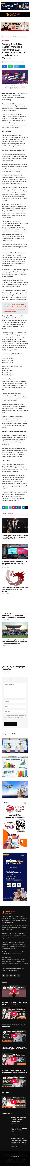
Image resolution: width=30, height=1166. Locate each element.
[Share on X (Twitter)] (16, 66)
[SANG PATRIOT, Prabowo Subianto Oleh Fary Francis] (5, 1130)
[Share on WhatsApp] (10, 66)
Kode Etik (22, 1162)
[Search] (27, 15)
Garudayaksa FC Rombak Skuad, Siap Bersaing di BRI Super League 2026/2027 (15, 589)
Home (3, 37)
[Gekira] (15, 27)
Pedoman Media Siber (12, 1162)
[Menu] (3, 15)
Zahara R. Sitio (10, 61)
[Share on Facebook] (4, 66)
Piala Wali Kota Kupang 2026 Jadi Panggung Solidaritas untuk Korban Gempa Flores (14, 668)
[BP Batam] (15, 767)
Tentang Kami (10, 1160)
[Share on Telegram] (22, 66)
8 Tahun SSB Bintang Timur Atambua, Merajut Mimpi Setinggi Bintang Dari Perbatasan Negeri (19, 1141)
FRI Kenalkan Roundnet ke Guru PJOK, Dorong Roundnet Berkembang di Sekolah (14, 563)
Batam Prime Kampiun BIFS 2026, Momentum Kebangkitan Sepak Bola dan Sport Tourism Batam (14, 641)
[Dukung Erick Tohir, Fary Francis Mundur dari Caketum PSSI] (5, 1119)
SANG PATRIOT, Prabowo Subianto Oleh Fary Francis (19, 1130)
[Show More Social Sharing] (26, 66)
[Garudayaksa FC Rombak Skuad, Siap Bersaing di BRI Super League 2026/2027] (15, 578)
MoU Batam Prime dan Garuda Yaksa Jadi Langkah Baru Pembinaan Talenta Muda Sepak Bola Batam (14, 615)
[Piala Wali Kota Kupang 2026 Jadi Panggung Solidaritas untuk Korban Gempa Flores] (15, 656)
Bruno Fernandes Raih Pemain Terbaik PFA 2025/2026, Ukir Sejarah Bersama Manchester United (15, 537)
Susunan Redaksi (20, 1160)
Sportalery (5, 40)
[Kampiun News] (15, 14)
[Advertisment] (15, 6)
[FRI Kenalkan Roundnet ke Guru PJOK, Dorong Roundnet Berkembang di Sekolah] (15, 551)
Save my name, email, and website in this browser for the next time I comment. (15, 717)
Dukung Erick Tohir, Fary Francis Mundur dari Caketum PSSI (18, 1119)
